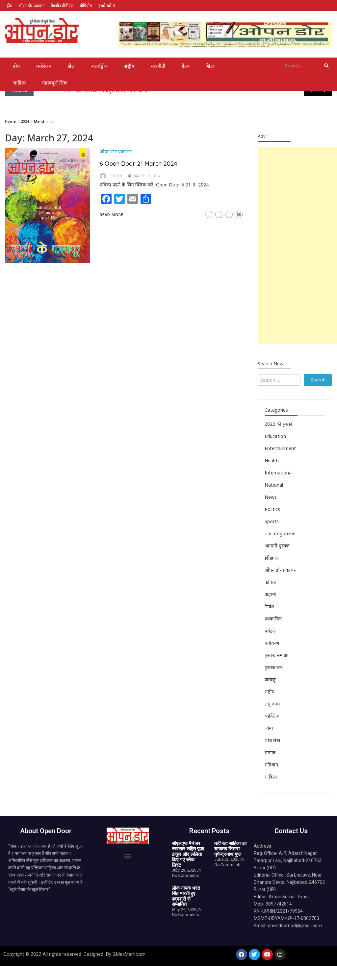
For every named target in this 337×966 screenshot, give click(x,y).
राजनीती (158, 66)
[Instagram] (280, 954)
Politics (272, 509)
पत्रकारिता (273, 619)
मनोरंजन (43, 66)
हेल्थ (186, 66)
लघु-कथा (272, 704)
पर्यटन (270, 631)
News (271, 497)
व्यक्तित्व (272, 716)
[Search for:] (302, 65)
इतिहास (271, 558)
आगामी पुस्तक (277, 546)
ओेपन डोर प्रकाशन (116, 151)
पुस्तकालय (274, 667)
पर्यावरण (272, 643)
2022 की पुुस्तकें (279, 424)
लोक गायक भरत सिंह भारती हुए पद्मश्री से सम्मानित (186, 896)
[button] (127, 856)
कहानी (270, 594)
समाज (270, 752)
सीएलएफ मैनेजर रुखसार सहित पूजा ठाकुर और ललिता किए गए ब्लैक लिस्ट (188, 854)
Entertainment (280, 448)
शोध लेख (272, 740)
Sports (272, 521)
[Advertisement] (297, 245)
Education (275, 436)
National (274, 485)
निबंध (269, 606)
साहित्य (19, 83)
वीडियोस (86, 5)
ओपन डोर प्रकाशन (31, 5)
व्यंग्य (269, 728)
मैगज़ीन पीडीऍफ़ (62, 5)
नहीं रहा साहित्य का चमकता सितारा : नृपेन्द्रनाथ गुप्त (230, 848)
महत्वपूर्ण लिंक (54, 83)
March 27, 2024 (146, 176)
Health (272, 460)
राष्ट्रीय (129, 66)
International (279, 473)
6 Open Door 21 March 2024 (138, 163)
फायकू (270, 679)
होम (9, 5)
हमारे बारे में (106, 5)
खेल (71, 66)
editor (116, 176)
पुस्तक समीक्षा (277, 655)
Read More (111, 214)
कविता (270, 582)
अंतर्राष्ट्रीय (99, 66)
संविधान (271, 764)
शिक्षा (210, 66)
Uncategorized (280, 533)
